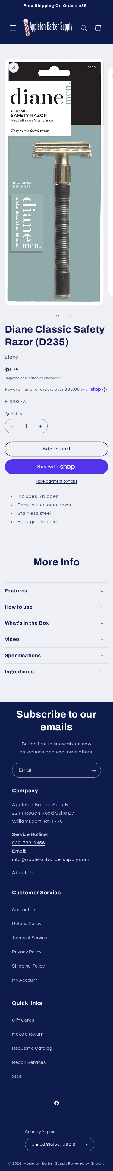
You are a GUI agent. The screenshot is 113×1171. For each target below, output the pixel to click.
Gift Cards (23, 1020)
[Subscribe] (94, 770)
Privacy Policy (27, 952)
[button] (13, 28)
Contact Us (24, 910)
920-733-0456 (28, 842)
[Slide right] (70, 316)
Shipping (12, 378)
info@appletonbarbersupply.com (50, 859)
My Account (24, 980)
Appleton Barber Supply (45, 1163)
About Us (22, 872)
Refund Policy (26, 923)
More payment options (56, 481)
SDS (16, 1076)
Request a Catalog (32, 1048)
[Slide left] (42, 316)
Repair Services (29, 1062)
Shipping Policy (28, 966)
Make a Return (27, 1034)
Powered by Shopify (86, 1163)
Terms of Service (29, 938)
